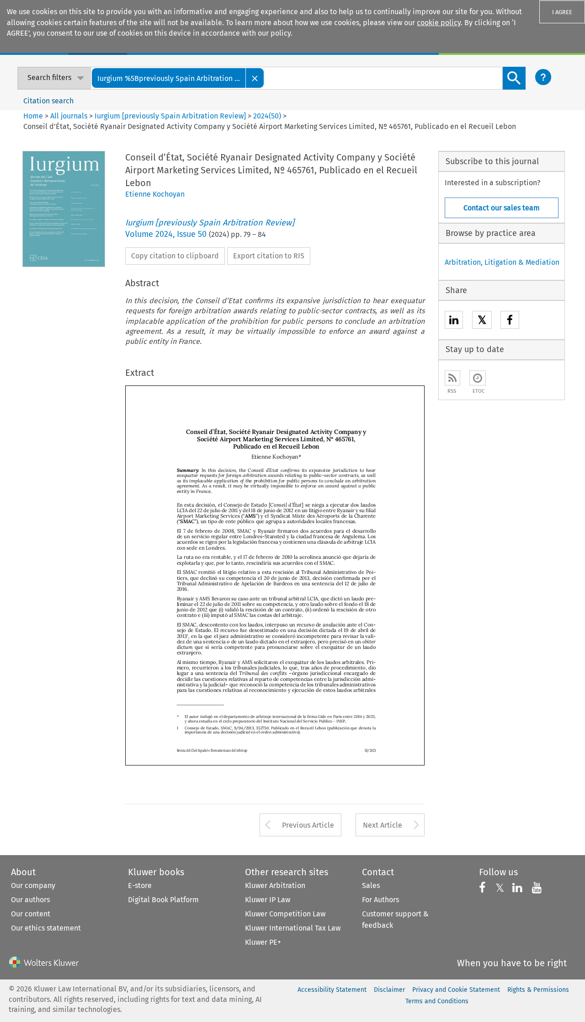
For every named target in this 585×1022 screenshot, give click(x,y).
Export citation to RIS (268, 255)
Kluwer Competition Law (285, 914)
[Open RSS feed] (452, 377)
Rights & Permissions (538, 990)
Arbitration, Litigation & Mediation (502, 262)
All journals (69, 116)
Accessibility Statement (332, 990)
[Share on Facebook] (509, 321)
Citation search (48, 100)
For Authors (380, 899)
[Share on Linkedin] (454, 321)
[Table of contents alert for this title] (477, 377)
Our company (33, 885)
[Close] (255, 78)
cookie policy (439, 22)
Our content (30, 914)
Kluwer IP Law (267, 899)
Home (33, 116)
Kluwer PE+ (263, 942)
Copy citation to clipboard (175, 255)
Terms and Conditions (436, 1001)
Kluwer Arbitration (275, 885)
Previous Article (308, 825)
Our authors (30, 899)
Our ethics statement (46, 928)
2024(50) (267, 116)
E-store (140, 885)
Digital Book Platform (163, 899)
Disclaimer (389, 990)
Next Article (382, 825)
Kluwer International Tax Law (292, 928)
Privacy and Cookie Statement (456, 990)
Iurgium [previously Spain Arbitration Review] (170, 116)
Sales (371, 885)
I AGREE (562, 12)
